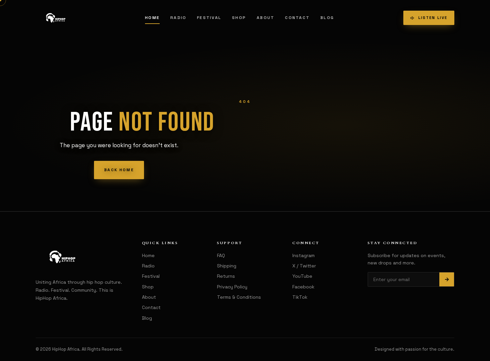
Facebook (303, 287)
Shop (239, 17)
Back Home (119, 170)
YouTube (302, 276)
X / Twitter (304, 266)
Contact (297, 17)
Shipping (226, 266)
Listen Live (432, 17)
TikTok (299, 297)
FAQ (221, 255)
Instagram (303, 255)
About (265, 17)
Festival (209, 17)
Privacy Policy (232, 287)
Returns (226, 276)
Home (152, 17)
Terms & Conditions (239, 297)
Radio (178, 17)
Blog (327, 17)
